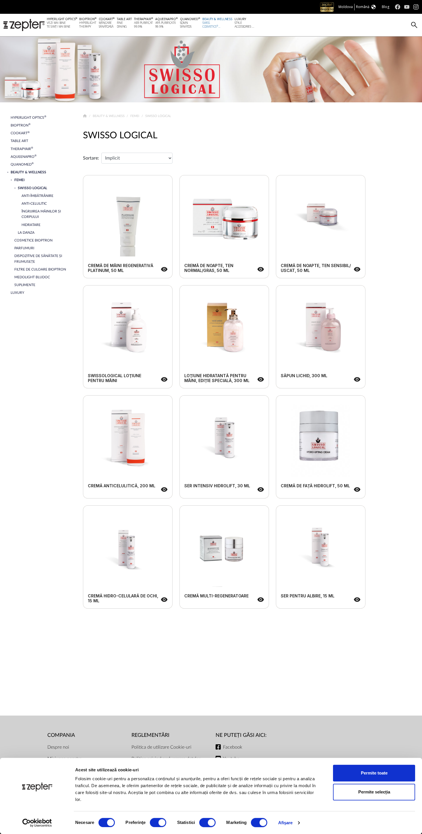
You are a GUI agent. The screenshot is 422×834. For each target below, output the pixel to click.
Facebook (232, 747)
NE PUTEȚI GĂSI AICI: (241, 735)
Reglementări (150, 735)
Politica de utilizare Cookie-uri (161, 747)
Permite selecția (374, 791)
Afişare (285, 822)
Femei (135, 116)
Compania (61, 735)
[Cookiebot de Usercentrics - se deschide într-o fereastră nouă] (37, 822)
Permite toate (374, 772)
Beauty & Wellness (109, 116)
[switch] (158, 822)
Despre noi (58, 747)
